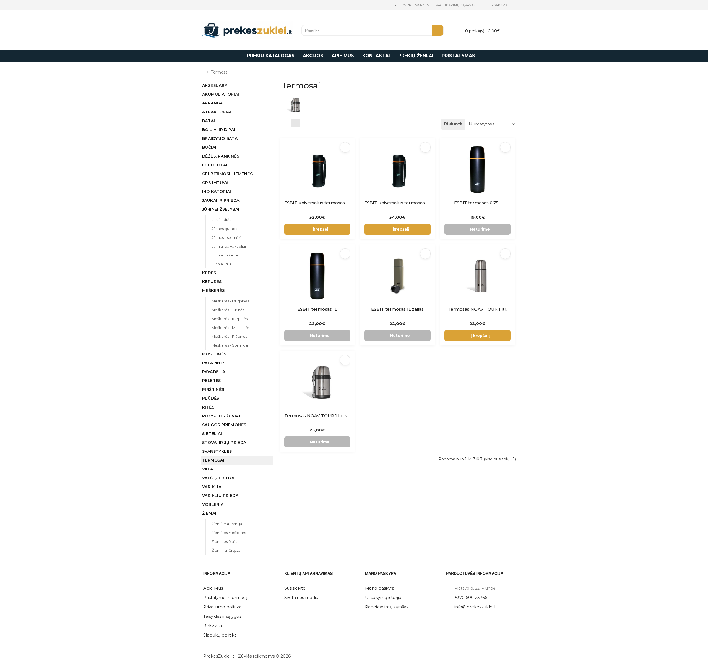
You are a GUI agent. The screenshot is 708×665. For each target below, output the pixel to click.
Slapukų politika (220, 635)
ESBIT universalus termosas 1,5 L (399, 202)
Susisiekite (295, 588)
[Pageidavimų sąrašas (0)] (433, 5)
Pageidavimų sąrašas (386, 606)
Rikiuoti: (453, 123)
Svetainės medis (301, 597)
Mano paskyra (379, 588)
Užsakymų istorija (383, 597)
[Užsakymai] (486, 5)
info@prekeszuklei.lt (475, 606)
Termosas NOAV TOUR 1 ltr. (477, 309)
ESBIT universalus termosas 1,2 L (319, 202)
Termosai (219, 72)
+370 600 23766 (470, 597)
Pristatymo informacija (226, 597)
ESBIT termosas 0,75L (477, 202)
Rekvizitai (213, 625)
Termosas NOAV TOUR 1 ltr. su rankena (326, 415)
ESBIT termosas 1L (317, 309)
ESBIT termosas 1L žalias (397, 309)
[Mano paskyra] (395, 5)
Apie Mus (213, 588)
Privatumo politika (222, 606)
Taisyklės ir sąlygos (222, 616)
